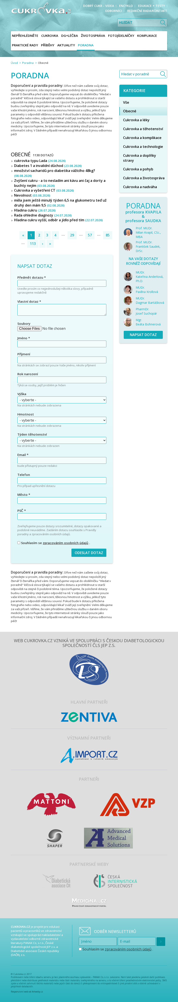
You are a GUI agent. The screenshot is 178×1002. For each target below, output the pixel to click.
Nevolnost (32, 195)
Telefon (23, 474)
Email (22, 455)
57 (90, 235)
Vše (126, 102)
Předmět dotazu (31, 277)
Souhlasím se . (55, 543)
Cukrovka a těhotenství (143, 128)
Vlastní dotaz (29, 301)
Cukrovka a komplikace (142, 137)
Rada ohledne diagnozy (43, 215)
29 (72, 235)
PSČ (21, 510)
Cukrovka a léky (136, 120)
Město (23, 494)
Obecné (129, 111)
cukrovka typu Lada (40, 160)
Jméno (23, 338)
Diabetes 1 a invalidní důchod (48, 165)
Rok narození (27, 374)
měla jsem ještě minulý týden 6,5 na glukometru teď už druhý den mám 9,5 (60, 203)
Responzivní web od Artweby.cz (27, 991)
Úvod (14, 63)
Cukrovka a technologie (143, 146)
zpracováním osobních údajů (65, 543)
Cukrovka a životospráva (144, 178)
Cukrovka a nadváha (140, 186)
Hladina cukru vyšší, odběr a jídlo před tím (58, 220)
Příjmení (23, 354)
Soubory (23, 323)
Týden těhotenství (32, 434)
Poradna (28, 63)
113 (33, 243)
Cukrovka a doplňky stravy (139, 158)
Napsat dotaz (143, 334)
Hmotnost (25, 414)
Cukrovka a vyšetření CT (44, 190)
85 (108, 235)
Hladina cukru (35, 210)
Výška (21, 394)
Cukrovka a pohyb (138, 169)
